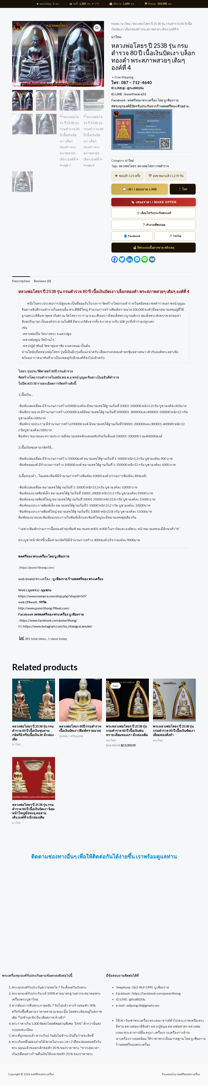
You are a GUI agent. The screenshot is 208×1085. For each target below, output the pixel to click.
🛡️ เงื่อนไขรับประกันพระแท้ (153, 213)
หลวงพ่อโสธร (127, 166)
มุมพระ (46, 590)
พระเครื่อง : (69, 579)
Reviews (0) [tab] (42, 281)
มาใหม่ (126, 23)
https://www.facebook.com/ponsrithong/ (48, 620)
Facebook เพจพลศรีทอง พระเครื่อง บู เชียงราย (51, 614)
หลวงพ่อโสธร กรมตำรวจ (153, 166)
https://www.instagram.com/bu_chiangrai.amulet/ (57, 626)
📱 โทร (182, 189)
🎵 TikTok (175, 236)
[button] (97, 28)
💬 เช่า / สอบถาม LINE (139, 189)
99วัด (43, 602)
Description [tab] (21, 281)
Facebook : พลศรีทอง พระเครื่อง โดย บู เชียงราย (145, 100)
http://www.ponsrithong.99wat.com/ (43, 608)
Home (115, 23)
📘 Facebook (132, 236)
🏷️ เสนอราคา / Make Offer (154, 202)
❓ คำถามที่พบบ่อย (153, 224)
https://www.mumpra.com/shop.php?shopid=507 (52, 596)
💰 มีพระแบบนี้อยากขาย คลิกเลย (153, 247)
